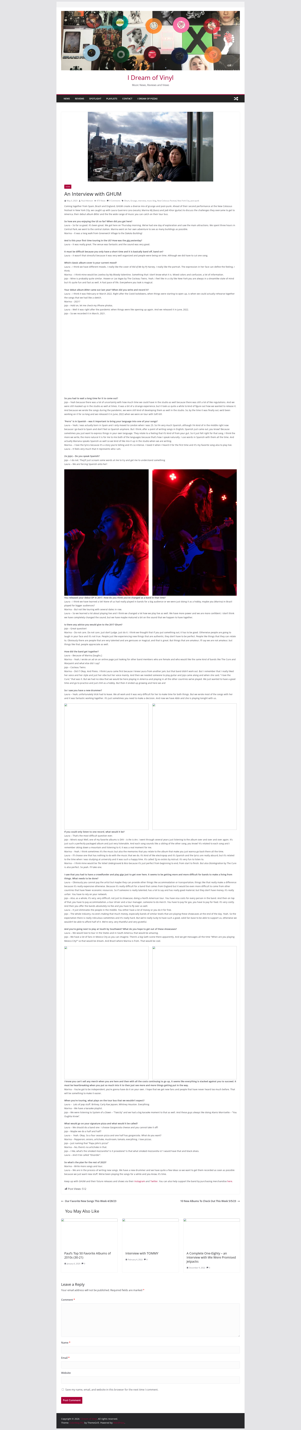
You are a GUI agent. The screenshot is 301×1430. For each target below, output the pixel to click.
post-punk (194, 200)
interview (142, 200)
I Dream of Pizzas (147, 98)
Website (66, 1373)
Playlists (111, 98)
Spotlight (95, 98)
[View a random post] (236, 98)
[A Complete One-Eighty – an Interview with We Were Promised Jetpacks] (211, 1220)
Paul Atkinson (87, 200)
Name (65, 1342)
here (229, 1181)
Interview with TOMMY (141, 1253)
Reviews (79, 98)
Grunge (133, 200)
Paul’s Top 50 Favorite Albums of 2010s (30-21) (87, 1255)
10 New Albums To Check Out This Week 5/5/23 (208, 1201)
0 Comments (114, 200)
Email (65, 1358)
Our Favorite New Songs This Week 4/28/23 (90, 1201)
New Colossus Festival (167, 200)
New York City (183, 200)
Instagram (139, 1181)
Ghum (126, 200)
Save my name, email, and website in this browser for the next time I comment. (111, 1389)
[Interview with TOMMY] (150, 1220)
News (67, 98)
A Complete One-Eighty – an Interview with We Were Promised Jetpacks (211, 1257)
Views (68, 187)
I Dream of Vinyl (150, 77)
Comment (68, 1299)
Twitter (154, 1181)
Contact (127, 98)
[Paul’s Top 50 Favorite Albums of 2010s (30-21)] (89, 1220)
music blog (151, 200)
